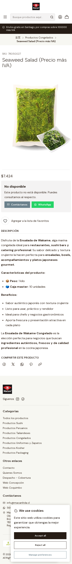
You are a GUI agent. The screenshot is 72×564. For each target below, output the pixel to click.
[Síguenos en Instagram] (17, 399)
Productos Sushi (13, 423)
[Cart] (67, 17)
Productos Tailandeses (16, 433)
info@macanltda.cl (18, 502)
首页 (17, 37)
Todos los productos (15, 418)
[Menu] (5, 17)
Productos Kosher (14, 448)
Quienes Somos (12, 472)
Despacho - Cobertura (17, 477)
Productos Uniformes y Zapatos (22, 443)
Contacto (9, 467)
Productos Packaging (15, 452)
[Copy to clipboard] (40, 364)
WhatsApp (44, 204)
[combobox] (32, 17)
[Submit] (52, 17)
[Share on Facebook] (4, 364)
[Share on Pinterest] (31, 364)
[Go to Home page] (36, 6)
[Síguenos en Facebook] (23, 399)
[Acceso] (60, 17)
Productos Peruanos (15, 428)
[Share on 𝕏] (13, 364)
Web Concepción (13, 482)
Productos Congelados (39, 37)
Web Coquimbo (12, 487)
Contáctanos (19, 204)
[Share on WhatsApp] (22, 364)
